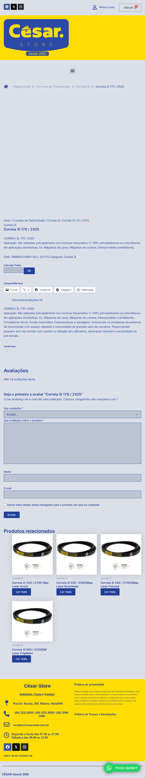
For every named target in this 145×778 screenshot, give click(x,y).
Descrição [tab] (18, 300)
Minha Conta (106, 7)
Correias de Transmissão (53, 86)
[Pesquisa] (106, 23)
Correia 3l (82, 86)
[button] (72, 71)
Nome (7, 471)
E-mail (7, 488)
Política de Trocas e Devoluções (95, 714)
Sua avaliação (13, 408)
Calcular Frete (12, 265)
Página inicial (21, 86)
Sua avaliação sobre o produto (24, 420)
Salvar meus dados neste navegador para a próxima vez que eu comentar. (53, 504)
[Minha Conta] (95, 7)
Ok (29, 270)
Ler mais (21, 592)
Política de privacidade (89, 684)
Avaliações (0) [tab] (34, 300)
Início (7, 220)
